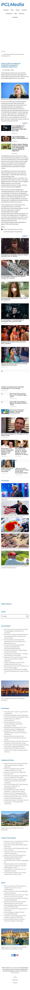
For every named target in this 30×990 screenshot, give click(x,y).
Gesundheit (15, 17)
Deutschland (10, 229)
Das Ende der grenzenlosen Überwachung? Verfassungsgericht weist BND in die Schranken (15, 631)
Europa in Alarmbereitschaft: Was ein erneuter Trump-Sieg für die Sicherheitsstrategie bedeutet (14, 646)
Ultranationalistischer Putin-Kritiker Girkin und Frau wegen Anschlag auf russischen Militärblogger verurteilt (15, 865)
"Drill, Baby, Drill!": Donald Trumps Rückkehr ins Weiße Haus (14, 498)
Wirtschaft (21, 13)
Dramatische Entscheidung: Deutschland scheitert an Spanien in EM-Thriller (15, 916)
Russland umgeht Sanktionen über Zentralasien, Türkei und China (13, 857)
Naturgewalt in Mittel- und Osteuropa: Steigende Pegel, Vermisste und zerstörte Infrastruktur (15, 732)
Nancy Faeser (19, 229)
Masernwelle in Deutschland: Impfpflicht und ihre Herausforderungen (16, 666)
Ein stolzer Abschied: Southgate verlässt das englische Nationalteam (16, 899)
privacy (17, 972)
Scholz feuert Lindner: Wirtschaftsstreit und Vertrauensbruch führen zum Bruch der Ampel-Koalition (16, 636)
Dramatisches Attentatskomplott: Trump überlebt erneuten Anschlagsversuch (14, 566)
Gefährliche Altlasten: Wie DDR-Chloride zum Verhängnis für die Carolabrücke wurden (16, 742)
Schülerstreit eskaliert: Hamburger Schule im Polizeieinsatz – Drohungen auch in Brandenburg (16, 801)
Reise (15, 13)
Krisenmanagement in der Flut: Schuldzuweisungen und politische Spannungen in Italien (15, 549)
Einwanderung (18, 231)
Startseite (5, 10)
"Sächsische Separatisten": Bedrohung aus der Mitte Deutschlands (15, 651)
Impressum (15, 980)
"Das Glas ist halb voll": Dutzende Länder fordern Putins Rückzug (15, 852)
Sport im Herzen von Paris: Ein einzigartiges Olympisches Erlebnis (16, 892)
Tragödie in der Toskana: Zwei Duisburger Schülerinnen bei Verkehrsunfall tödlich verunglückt (15, 780)
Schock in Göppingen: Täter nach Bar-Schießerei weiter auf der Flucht (14, 663)
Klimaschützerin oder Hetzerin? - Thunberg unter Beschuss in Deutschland (16, 654)
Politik (12, 10)
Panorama (24, 10)
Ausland (18, 10)
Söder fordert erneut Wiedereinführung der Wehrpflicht (15, 845)
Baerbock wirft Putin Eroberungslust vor (15, 855)
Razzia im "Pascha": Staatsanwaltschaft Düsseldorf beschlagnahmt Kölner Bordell (15, 794)
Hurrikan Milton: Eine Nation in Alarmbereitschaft (14, 533)
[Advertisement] (15, 34)
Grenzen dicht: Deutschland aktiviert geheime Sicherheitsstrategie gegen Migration (16, 745)
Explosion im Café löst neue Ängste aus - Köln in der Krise (15, 773)
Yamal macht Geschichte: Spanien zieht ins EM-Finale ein (15, 909)
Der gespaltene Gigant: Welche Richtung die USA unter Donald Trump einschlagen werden (14, 516)
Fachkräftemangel (8, 231)
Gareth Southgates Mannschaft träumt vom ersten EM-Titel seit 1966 (16, 906)
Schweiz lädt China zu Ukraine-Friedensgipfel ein (16, 861)
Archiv (15, 977)
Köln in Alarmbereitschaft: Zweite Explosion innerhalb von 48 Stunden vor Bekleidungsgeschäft (16, 786)
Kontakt (15, 982)
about (13, 972)
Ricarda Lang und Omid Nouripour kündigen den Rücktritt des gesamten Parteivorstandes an (16, 671)
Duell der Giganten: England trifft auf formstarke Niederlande (14, 913)
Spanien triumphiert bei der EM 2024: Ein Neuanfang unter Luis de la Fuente (15, 902)
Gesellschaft (9, 13)
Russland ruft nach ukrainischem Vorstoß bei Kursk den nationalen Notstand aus (16, 842)
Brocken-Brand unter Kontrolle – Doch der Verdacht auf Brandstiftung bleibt (15, 797)
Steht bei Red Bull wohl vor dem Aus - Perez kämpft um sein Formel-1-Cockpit (16, 895)
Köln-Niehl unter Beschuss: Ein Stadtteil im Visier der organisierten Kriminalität (15, 776)
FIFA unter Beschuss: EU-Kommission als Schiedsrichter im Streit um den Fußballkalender (15, 887)
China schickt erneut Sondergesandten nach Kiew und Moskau (16, 849)
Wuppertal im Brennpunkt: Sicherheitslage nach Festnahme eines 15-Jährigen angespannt (15, 658)
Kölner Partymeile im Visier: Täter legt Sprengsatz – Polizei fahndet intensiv (14, 790)
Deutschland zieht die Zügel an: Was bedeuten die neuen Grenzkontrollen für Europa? (15, 737)
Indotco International (14, 967)
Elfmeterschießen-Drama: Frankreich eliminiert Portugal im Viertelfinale (14, 920)
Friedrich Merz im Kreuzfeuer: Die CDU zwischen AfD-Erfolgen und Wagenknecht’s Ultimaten (16, 750)
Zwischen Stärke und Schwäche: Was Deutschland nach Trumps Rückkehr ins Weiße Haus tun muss (15, 641)
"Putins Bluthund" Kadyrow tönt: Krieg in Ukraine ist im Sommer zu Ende (15, 873)
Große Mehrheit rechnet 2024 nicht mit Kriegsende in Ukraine (15, 870)
